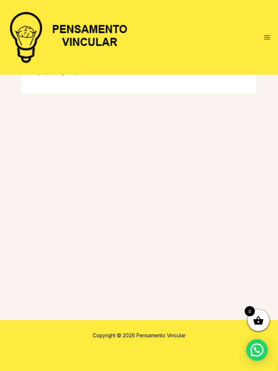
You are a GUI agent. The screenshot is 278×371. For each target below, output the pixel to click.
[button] (257, 350)
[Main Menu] (267, 37)
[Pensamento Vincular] (70, 37)
